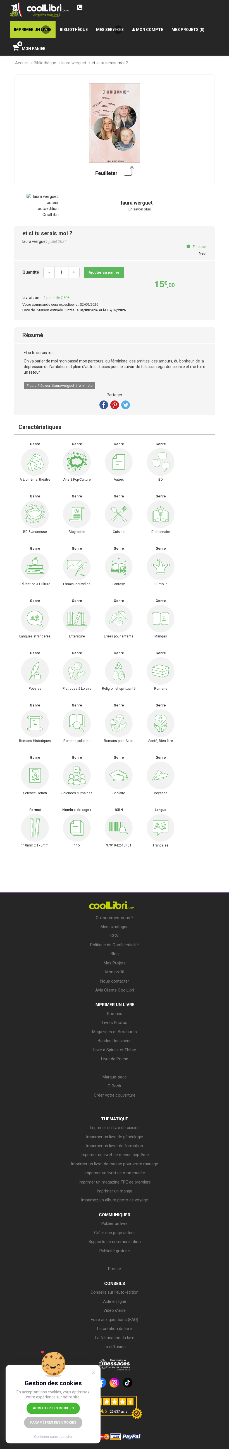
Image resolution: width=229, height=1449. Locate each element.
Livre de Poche (114, 1058)
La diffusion (115, 1346)
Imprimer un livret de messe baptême (114, 1154)
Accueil (21, 62)
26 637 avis (118, 1412)
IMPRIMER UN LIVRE (114, 1004)
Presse (114, 1268)
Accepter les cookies (53, 1408)
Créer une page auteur (114, 1232)
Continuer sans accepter (53, 1437)
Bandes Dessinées (115, 1040)
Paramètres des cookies (53, 1422)
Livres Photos (114, 1022)
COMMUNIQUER (114, 1214)
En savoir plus (139, 209)
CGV (114, 935)
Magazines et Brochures (114, 1031)
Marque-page (114, 1077)
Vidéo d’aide (114, 1310)
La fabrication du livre (114, 1337)
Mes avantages (114, 926)
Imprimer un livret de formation (114, 1145)
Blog (115, 953)
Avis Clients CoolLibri (114, 990)
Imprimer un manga (114, 1191)
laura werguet (73, 62)
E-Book (114, 1085)
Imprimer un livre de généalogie (114, 1136)
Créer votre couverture (114, 1095)
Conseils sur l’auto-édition (114, 1292)
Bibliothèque (45, 62)
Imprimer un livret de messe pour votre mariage (114, 1163)
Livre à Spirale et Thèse (114, 1049)
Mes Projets (115, 963)
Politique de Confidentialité (114, 944)
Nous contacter (114, 981)
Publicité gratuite (114, 1250)
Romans (114, 1013)
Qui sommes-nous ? (114, 917)
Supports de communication (115, 1241)
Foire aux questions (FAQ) (114, 1319)
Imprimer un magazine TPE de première (114, 1182)
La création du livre (114, 1328)
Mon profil (114, 971)
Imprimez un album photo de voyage (114, 1200)
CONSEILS (114, 1283)
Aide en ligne (114, 1301)
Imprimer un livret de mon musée (114, 1172)
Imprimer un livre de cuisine (115, 1127)
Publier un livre (114, 1223)
